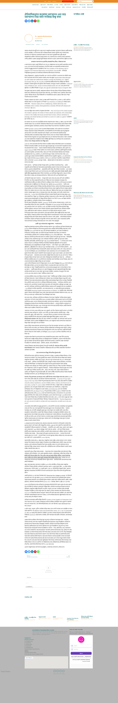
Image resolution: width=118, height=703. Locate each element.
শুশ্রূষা (75, 118)
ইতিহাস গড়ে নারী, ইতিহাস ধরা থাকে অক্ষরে (83, 193)
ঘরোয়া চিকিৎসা (75, 5)
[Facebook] (25, 1)
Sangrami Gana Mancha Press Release (83, 157)
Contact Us (54, 1)
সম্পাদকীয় (84, 7)
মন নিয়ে (61, 5)
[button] (68, 1)
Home (45, 1)
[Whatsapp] (38, 21)
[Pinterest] (35, 21)
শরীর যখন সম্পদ (82, 5)
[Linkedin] (32, 21)
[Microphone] (34, 1)
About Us (49, 1)
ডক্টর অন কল (43, 5)
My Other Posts (38, 40)
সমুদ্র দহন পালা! (77, 81)
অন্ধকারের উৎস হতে (76, 7)
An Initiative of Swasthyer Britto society (43, 630)
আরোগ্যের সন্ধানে (35, 5)
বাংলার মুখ (58, 7)
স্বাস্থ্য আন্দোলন (44, 7)
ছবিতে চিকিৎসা (50, 5)
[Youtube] (32, 1)
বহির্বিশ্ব (63, 7)
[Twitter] (28, 1)
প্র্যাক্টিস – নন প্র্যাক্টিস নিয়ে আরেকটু (81, 45)
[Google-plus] (30, 1)
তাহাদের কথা (68, 7)
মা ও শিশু (56, 5)
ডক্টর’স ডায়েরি (89, 5)
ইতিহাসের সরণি (90, 7)
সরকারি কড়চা (51, 7)
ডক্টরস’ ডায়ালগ (67, 5)
